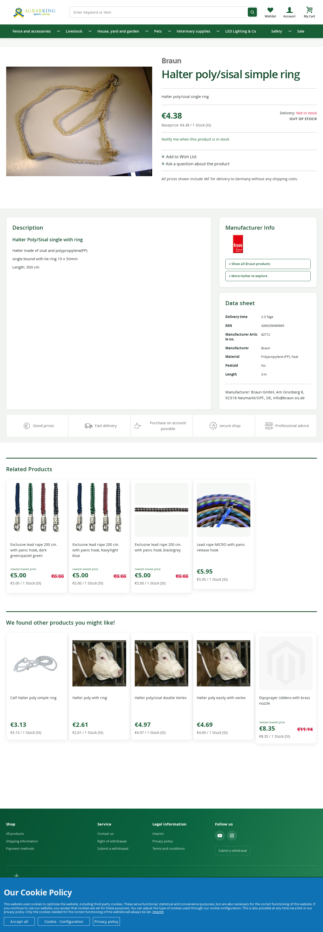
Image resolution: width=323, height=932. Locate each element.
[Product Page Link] (37, 535)
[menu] (161, 31)
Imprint (158, 833)
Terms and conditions (168, 848)
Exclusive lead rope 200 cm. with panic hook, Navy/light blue (95, 550)
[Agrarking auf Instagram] (232, 835)
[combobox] (164, 12)
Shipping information (22, 841)
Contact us (105, 833)
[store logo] (35, 12)
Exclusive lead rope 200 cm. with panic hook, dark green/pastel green (33, 550)
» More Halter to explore (248, 276)
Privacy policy (162, 841)
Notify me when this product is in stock (195, 139)
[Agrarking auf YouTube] (220, 835)
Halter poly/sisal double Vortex (160, 697)
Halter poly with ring (89, 697)
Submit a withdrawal (112, 848)
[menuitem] (34, 31)
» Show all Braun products (249, 264)
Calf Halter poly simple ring (33, 697)
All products (15, 833)
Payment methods (20, 848)
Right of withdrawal (111, 841)
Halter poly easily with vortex (221, 697)
